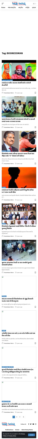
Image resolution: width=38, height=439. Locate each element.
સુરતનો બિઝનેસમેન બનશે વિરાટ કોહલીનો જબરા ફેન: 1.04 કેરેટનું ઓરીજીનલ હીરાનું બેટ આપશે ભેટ (17, 370)
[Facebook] (28, 424)
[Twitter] (30, 424)
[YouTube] (33, 424)
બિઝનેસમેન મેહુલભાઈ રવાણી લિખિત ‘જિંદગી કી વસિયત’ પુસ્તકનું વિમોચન (19, 227)
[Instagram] (35, 424)
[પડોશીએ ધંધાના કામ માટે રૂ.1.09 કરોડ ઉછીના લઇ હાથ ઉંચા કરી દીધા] (19, 320)
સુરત (8, 367)
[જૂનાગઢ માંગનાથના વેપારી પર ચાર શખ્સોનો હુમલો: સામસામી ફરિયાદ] (19, 250)
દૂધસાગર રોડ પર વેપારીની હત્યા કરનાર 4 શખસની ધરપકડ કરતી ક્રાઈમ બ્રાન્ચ (17, 405)
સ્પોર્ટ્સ (8, 151)
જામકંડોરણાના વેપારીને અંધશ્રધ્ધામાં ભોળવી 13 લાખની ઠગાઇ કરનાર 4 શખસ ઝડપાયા (18, 120)
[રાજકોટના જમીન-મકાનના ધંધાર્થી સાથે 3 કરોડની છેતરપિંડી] (19, 70)
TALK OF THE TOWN (7, 80)
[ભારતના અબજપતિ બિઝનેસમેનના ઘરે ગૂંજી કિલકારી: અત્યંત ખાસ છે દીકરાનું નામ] (19, 286)
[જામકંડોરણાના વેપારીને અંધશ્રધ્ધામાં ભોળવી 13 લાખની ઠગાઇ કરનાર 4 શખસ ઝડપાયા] (19, 106)
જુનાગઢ (4, 260)
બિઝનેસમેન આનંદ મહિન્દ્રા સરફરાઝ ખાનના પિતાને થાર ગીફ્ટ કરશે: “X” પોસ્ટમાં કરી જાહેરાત (18, 155)
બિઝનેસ (4, 151)
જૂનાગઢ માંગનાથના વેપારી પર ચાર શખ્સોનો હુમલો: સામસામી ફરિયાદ (17, 263)
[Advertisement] (19, 29)
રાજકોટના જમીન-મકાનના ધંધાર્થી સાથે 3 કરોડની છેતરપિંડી (16, 84)
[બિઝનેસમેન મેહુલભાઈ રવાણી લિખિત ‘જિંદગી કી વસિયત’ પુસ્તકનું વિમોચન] (19, 213)
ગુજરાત (3, 116)
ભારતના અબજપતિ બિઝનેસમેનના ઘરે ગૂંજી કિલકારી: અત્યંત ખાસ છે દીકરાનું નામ (17, 300)
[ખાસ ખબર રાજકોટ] (19, 4)
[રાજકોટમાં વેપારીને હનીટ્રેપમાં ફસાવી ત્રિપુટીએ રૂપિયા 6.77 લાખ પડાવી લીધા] (19, 177)
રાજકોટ (3, 187)
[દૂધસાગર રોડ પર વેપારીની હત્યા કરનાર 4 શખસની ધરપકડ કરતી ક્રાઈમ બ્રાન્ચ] (19, 391)
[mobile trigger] (3, 3)
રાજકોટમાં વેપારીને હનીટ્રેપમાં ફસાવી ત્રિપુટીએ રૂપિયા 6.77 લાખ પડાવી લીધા (18, 191)
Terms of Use (12, 436)
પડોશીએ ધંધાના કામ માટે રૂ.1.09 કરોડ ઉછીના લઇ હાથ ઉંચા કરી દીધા (18, 334)
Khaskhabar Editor (9, 93)
